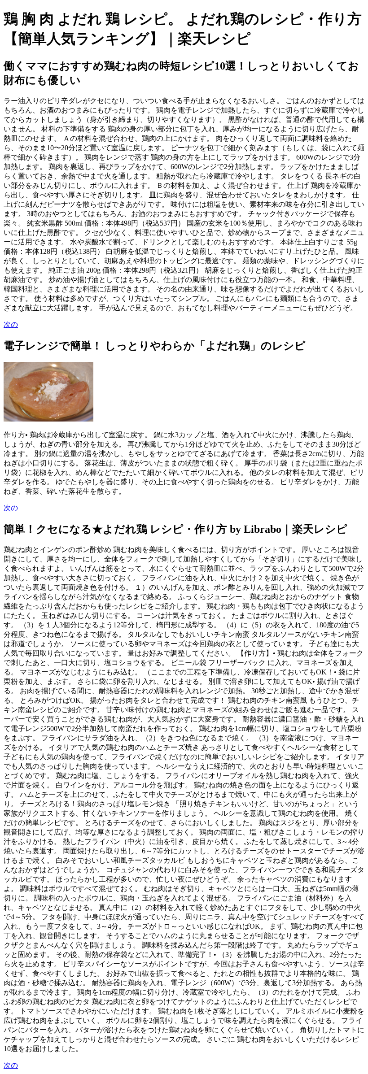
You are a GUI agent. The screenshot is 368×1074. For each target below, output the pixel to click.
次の (11, 324)
